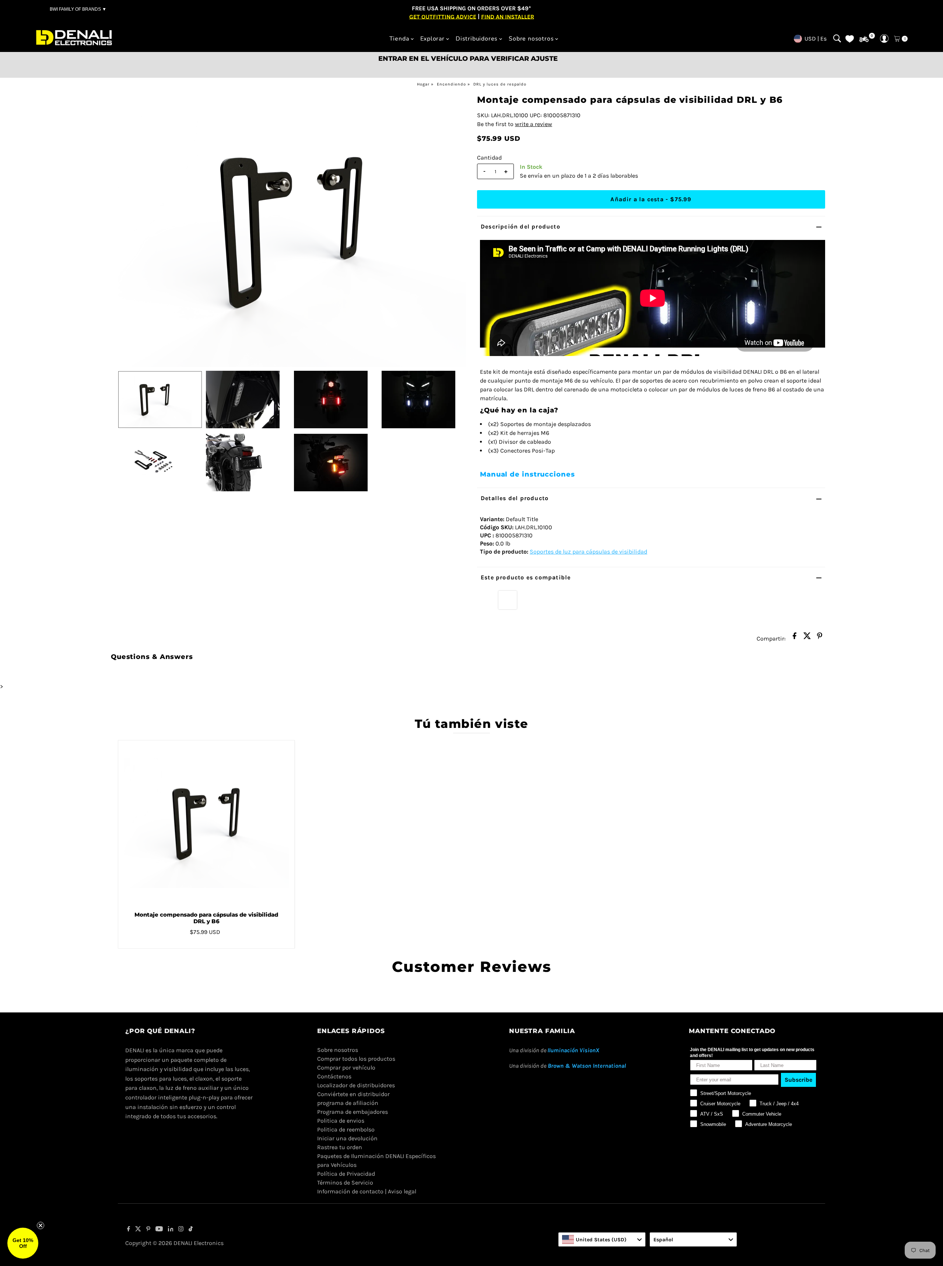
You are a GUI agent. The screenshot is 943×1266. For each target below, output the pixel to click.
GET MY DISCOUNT (471, 685)
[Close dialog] (572, 570)
